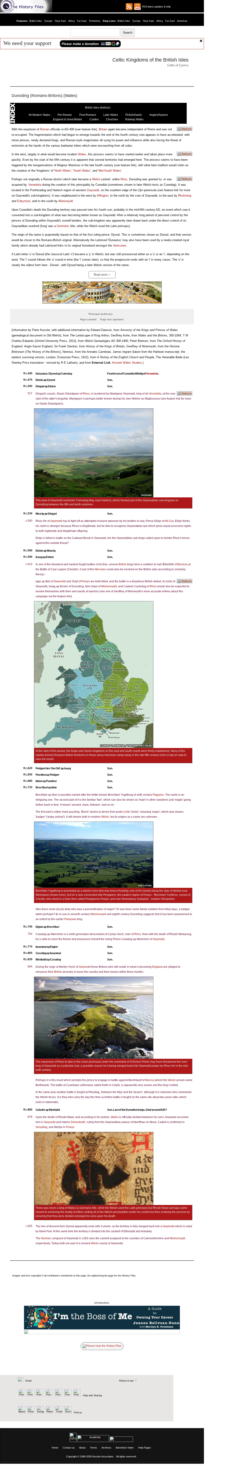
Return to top (126, 1380)
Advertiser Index (125, 1447)
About (82, 1447)
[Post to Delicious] (31, 1395)
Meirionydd (65, 201)
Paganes (158, 794)
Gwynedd (93, 190)
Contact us (69, 1447)
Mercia (149, 1080)
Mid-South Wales (110, 170)
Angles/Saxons (158, 114)
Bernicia (182, 564)
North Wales (63, 170)
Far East (82, 21)
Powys (86, 581)
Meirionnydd (109, 586)
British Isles (35, 21)
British (122, 564)
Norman (46, 1238)
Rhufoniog (184, 195)
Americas (182, 21)
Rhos (124, 179)
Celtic (126, 811)
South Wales (81, 170)
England (157, 966)
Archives (106, 1447)
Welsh (96, 179)
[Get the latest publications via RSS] (129, 6)
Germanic (63, 226)
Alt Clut (169, 521)
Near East (60, 21)
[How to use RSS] (137, 6)
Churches (112, 119)
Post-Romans (87, 114)
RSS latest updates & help (156, 6)
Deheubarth (78, 1122)
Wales (82, 154)
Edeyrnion (23, 201)
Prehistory (94, 21)
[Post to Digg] (39, 1395)
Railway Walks (134, 119)
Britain (103, 129)
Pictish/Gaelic (133, 114)
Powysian (70, 919)
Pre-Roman (65, 114)
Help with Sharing (92, 1395)
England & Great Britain (67, 119)
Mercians (100, 569)
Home (55, 1447)
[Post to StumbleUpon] (76, 1395)
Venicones (119, 245)
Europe (48, 21)
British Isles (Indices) (97, 107)
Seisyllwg (41, 1127)
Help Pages (144, 1447)
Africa (71, 21)
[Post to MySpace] (58, 1395)
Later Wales (110, 114)
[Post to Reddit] (67, 1395)
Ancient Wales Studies (127, 362)
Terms (93, 1447)
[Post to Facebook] (48, 1395)
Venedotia (34, 184)
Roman (44, 129)
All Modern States (39, 114)
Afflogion (102, 195)
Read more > (102, 274)
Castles (94, 119)
